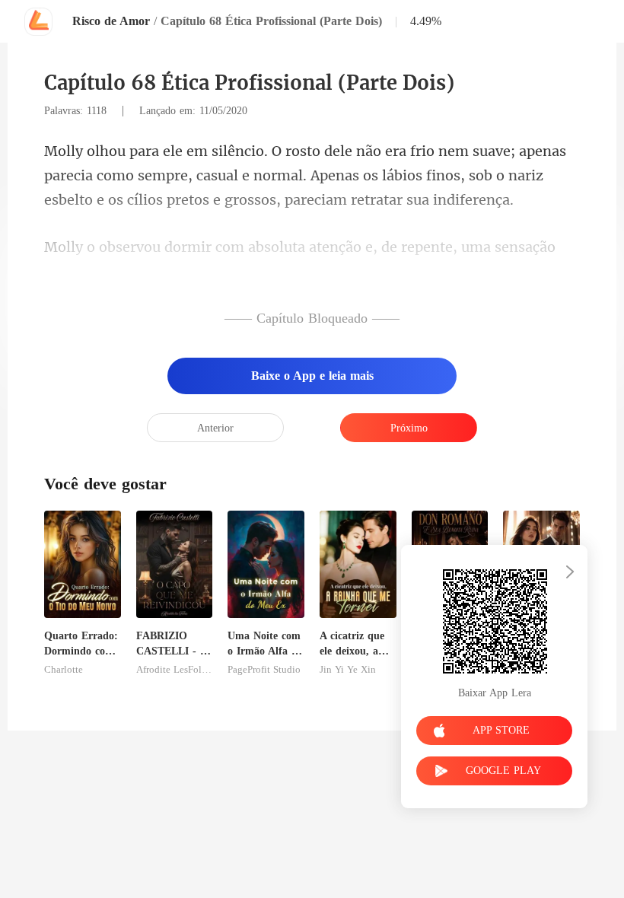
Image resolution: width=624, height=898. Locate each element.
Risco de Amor (111, 20)
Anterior (215, 428)
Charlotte (63, 669)
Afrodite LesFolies (174, 669)
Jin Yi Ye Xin (348, 669)
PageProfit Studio (264, 669)
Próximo (409, 428)
